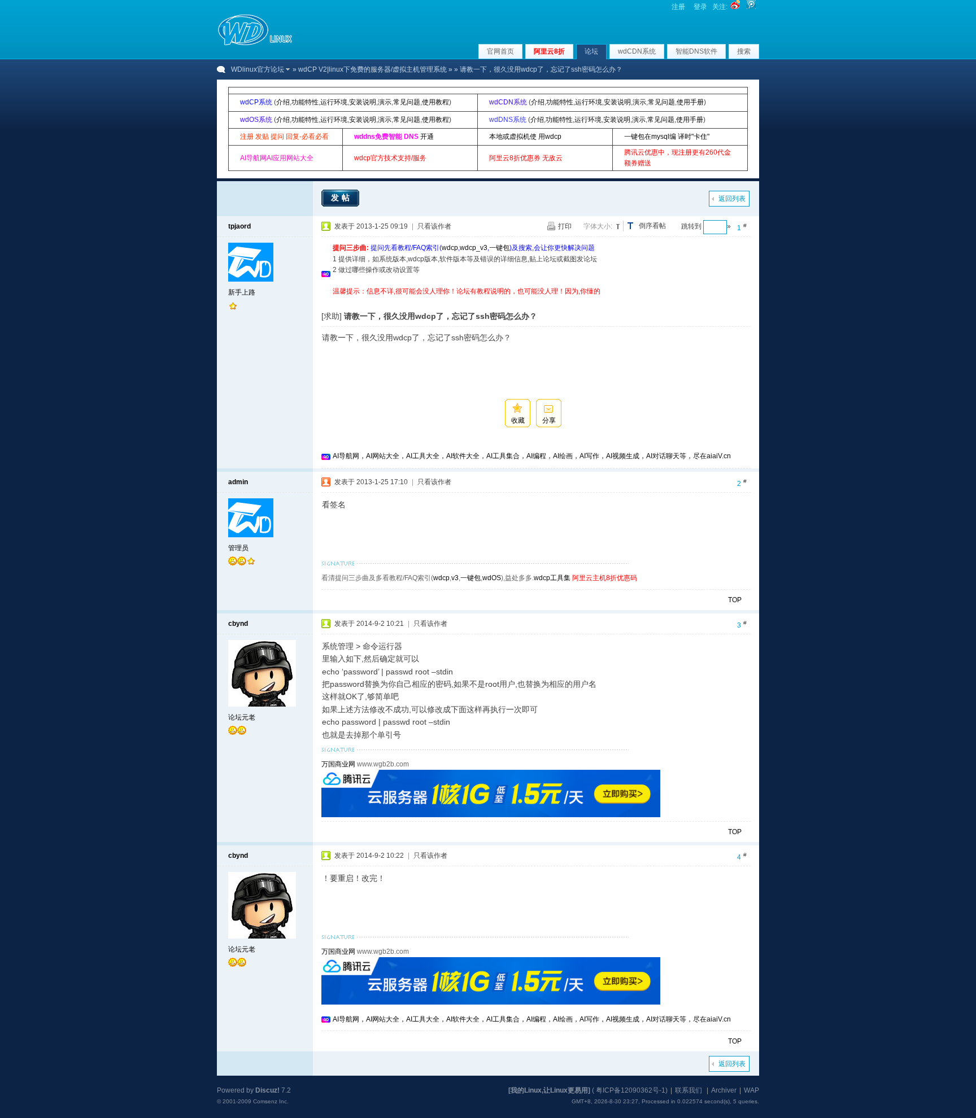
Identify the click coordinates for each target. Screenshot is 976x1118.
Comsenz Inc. (271, 1101)
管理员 (238, 548)
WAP (751, 1090)
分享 (549, 420)
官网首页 (500, 51)
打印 (565, 226)
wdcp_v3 (473, 248)
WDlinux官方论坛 (257, 69)
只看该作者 (434, 226)
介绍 (283, 102)
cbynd (238, 624)
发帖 (341, 197)
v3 (455, 578)
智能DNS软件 (696, 51)
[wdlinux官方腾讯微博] (751, 7)
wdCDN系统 (637, 51)
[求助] (331, 316)
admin (238, 482)
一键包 (499, 248)
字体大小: (597, 226)
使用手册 (690, 102)
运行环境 (333, 102)
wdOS (491, 578)
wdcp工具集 (552, 578)
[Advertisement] (538, 301)
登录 (700, 7)
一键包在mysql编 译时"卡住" (666, 137)
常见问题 (406, 102)
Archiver (724, 1090)
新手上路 (241, 292)
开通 (427, 137)
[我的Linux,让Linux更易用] (549, 1090)
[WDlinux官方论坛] (255, 44)
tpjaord (239, 226)
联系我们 (688, 1090)
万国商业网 (338, 764)
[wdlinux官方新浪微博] (735, 7)
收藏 (518, 420)
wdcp (450, 248)
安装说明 (362, 102)
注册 (678, 7)
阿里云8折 (549, 51)
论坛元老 (241, 717)
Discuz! (267, 1090)
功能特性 (305, 102)
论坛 (591, 51)
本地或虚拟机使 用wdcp (525, 137)
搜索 (744, 51)
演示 (384, 102)
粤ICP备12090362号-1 (630, 1090)
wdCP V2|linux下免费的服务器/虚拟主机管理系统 (372, 69)
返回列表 (732, 199)
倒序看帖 (652, 226)
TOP (735, 600)
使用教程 (435, 102)
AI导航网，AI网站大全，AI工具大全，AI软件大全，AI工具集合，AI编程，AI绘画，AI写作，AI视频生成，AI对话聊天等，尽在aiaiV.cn (532, 456)
